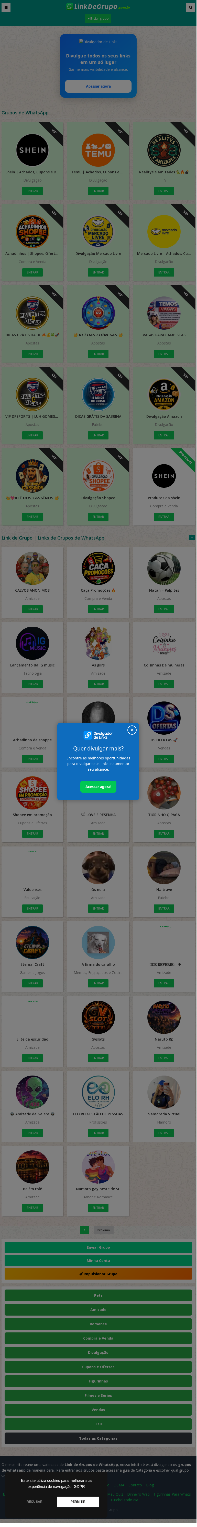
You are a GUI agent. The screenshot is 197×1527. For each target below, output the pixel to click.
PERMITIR (78, 1502)
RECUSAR (34, 1502)
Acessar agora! (98, 786)
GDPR (79, 1487)
